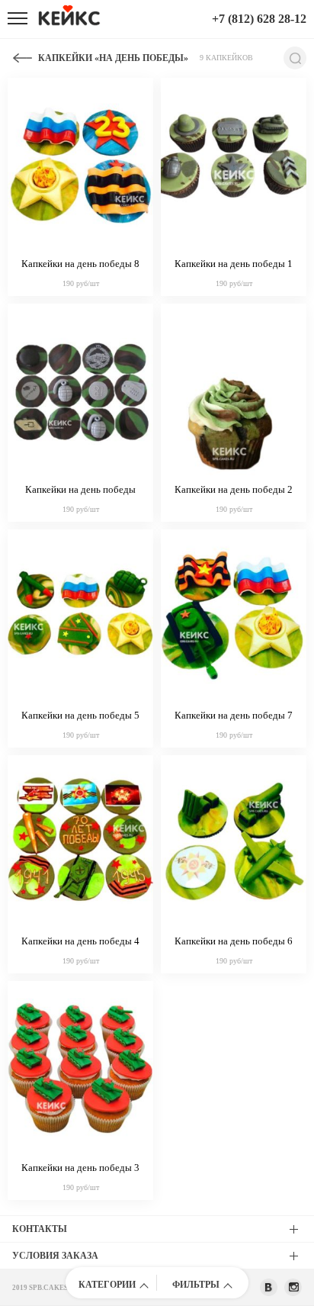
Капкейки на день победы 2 (234, 489)
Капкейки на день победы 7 (234, 715)
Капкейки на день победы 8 (80, 263)
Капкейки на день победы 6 (234, 941)
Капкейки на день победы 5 (80, 715)
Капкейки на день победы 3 (80, 1167)
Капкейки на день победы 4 (80, 941)
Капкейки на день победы (80, 489)
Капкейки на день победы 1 (234, 263)
